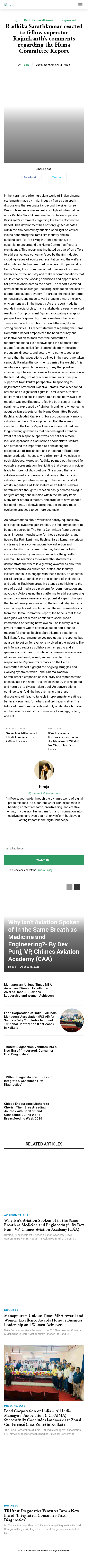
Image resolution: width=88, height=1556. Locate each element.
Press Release (14, 1405)
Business (11, 1310)
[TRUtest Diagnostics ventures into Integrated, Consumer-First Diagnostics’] (72, 1081)
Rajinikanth (70, 20)
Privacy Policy (44, 870)
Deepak (12, 966)
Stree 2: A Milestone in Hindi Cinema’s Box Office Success (22, 737)
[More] (70, 177)
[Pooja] (44, 770)
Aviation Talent (16, 1215)
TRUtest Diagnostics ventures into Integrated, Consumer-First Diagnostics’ (28, 1080)
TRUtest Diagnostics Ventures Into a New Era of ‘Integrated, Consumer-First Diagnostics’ (30, 1050)
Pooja (25, 64)
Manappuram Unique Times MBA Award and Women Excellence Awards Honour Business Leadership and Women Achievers (29, 990)
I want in (42, 860)
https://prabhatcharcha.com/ (44, 793)
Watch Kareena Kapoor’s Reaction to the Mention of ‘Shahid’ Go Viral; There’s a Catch (64, 741)
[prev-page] (69, 887)
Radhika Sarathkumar (39, 20)
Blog (14, 20)
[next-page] (77, 887)
